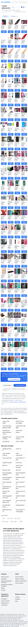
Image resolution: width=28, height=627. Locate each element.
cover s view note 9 (21, 501)
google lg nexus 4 (6, 449)
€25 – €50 (9, 518)
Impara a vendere (19, 579)
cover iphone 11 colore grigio (20, 510)
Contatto (17, 597)
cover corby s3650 (5, 422)
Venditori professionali (21, 581)
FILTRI (5, 16)
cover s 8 (18, 449)
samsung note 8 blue (20, 487)
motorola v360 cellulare (20, 437)
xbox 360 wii (5, 441)
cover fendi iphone (19, 431)
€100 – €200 (5, 521)
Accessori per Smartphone (8, 12)
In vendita (5, 2)
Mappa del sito (5, 603)
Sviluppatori (4, 598)
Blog (16, 601)
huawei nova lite (7, 462)
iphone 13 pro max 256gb (20, 422)
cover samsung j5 (6, 483)
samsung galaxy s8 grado (7, 473)
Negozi (3, 588)
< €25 (3, 518)
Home (3, 11)
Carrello (3, 590)
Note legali (4, 579)
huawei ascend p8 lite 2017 (6, 487)
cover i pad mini (6, 458)
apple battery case (14, 409)
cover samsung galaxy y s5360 (6, 426)
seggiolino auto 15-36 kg (6, 437)
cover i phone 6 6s (20, 483)
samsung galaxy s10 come (7, 496)
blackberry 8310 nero (20, 478)
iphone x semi (6, 470)
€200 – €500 (14, 521)
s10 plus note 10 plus (20, 492)
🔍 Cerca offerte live (20, 385)
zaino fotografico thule (21, 473)
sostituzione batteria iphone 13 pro (6, 432)
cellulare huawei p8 (20, 496)
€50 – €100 (17, 518)
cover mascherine (19, 454)
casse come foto (5, 409)
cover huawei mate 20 (6, 454)
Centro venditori (19, 583)
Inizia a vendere (19, 576)
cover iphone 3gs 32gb (20, 426)
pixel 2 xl (4, 465)
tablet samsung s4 (6, 510)
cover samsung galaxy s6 (7, 412)
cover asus (19, 462)
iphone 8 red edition (6, 492)
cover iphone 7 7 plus (20, 459)
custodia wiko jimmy (6, 506)
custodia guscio (8, 414)
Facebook (17, 599)
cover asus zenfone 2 (19, 411)
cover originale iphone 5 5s (6, 501)
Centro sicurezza (5, 601)
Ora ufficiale (4, 605)
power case (10, 408)
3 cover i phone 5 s (7, 411)
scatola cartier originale (20, 408)
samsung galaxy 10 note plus (7, 478)
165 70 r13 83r (20, 441)
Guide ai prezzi (5, 576)
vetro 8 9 (18, 470)
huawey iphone (20, 505)
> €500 (20, 521)
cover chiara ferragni (19, 466)
